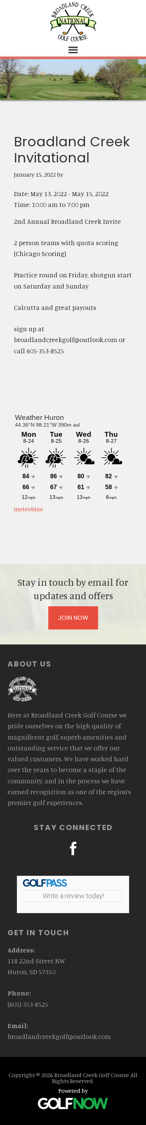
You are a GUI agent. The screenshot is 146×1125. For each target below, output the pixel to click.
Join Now (73, 617)
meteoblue (28, 509)
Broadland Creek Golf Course (73, 21)
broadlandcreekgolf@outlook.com (59, 1036)
